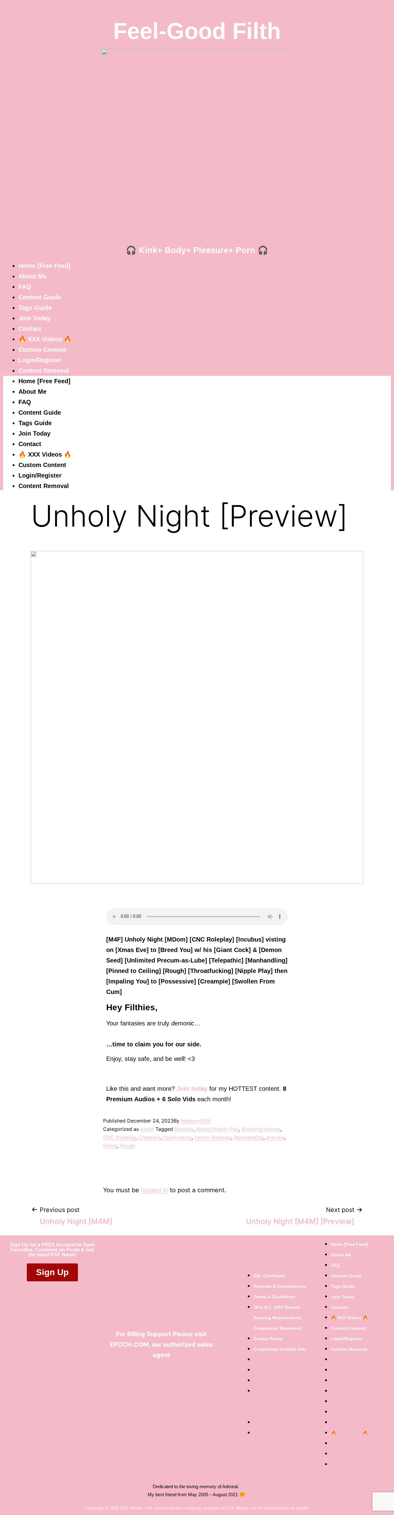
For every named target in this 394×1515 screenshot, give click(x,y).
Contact (29, 328)
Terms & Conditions (274, 1296)
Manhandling (248, 1137)
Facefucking (177, 1137)
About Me (32, 276)
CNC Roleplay (119, 1137)
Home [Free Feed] (44, 265)
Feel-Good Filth (197, 31)
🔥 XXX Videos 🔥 (44, 339)
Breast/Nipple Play (217, 1129)
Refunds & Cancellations (280, 1286)
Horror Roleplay (213, 1137)
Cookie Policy (268, 1338)
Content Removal (43, 370)
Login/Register (40, 360)
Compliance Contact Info (280, 1349)
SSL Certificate (269, 1275)
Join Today (34, 318)
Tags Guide (35, 307)
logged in (154, 1190)
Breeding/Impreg (261, 1129)
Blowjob (184, 1129)
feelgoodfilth (196, 1121)
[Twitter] (158, 1371)
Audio (147, 1129)
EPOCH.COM (129, 1344)
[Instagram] (177, 1371)
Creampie (149, 1137)
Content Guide (39, 297)
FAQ (24, 286)
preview (275, 1137)
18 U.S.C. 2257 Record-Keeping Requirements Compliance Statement (278, 1318)
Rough (127, 1146)
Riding (110, 1146)
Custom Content (42, 349)
